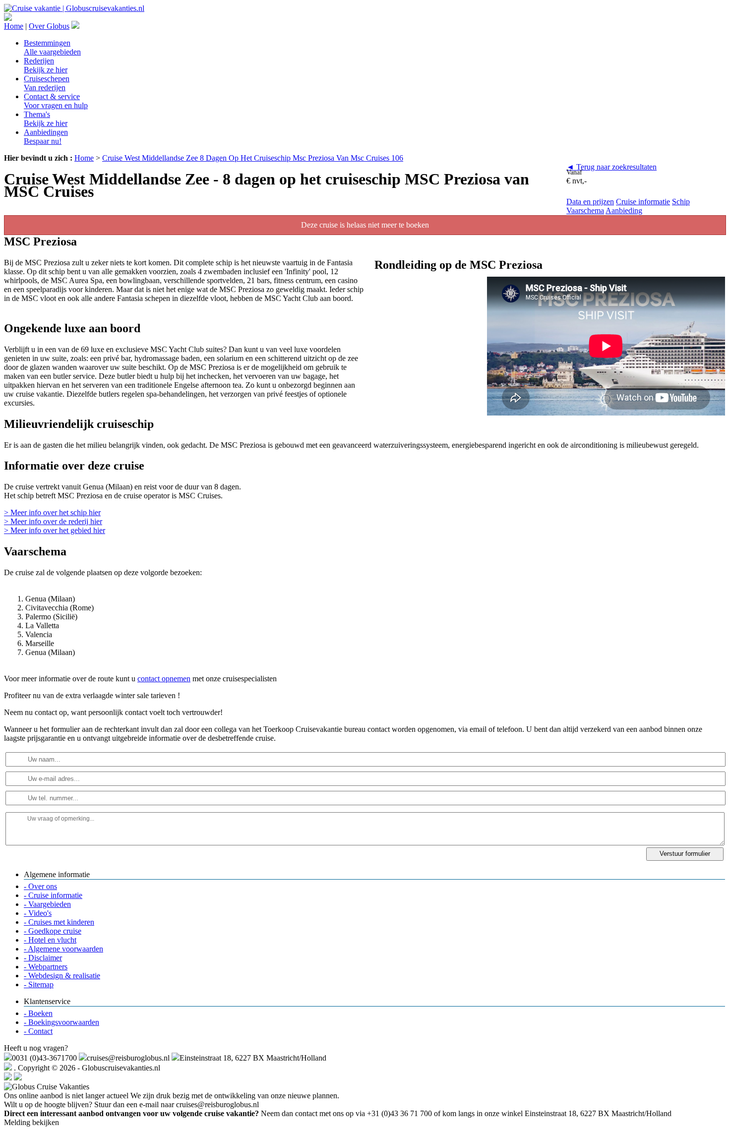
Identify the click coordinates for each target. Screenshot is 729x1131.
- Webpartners (45, 966)
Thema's (45, 118)
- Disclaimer (43, 957)
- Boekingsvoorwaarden (61, 1022)
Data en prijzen (590, 201)
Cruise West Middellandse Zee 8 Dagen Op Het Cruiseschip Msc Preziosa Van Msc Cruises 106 (252, 158)
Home (13, 26)
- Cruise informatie (53, 895)
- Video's (38, 913)
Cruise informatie (643, 201)
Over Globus (49, 26)
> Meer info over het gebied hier (54, 530)
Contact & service (56, 101)
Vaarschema (585, 210)
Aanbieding (624, 210)
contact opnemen (163, 678)
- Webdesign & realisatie (62, 975)
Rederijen (45, 65)
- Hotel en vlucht (50, 940)
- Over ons (40, 886)
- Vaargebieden (47, 904)
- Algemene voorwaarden (63, 949)
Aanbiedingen (46, 136)
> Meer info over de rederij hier (53, 521)
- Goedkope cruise (52, 931)
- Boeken (38, 1013)
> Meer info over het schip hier (52, 512)
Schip (681, 201)
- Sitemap (39, 984)
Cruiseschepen (46, 83)
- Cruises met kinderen (59, 922)
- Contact (38, 1031)
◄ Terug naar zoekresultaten (611, 167)
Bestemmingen (52, 47)
